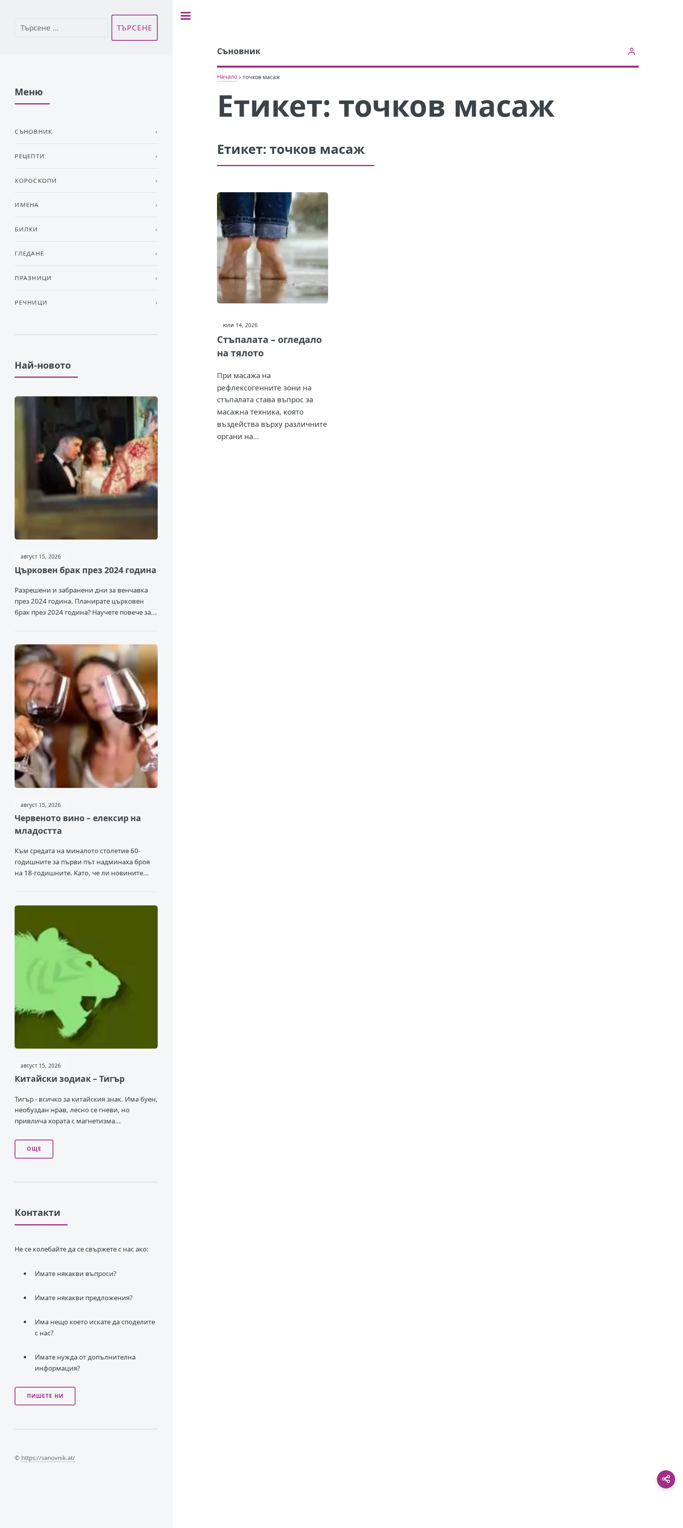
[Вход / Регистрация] (632, 51)
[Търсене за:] (61, 28)
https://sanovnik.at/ (48, 1458)
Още (34, 1148)
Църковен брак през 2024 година (86, 570)
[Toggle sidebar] (186, 16)
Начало (227, 76)
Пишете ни (45, 1395)
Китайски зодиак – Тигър (70, 1078)
